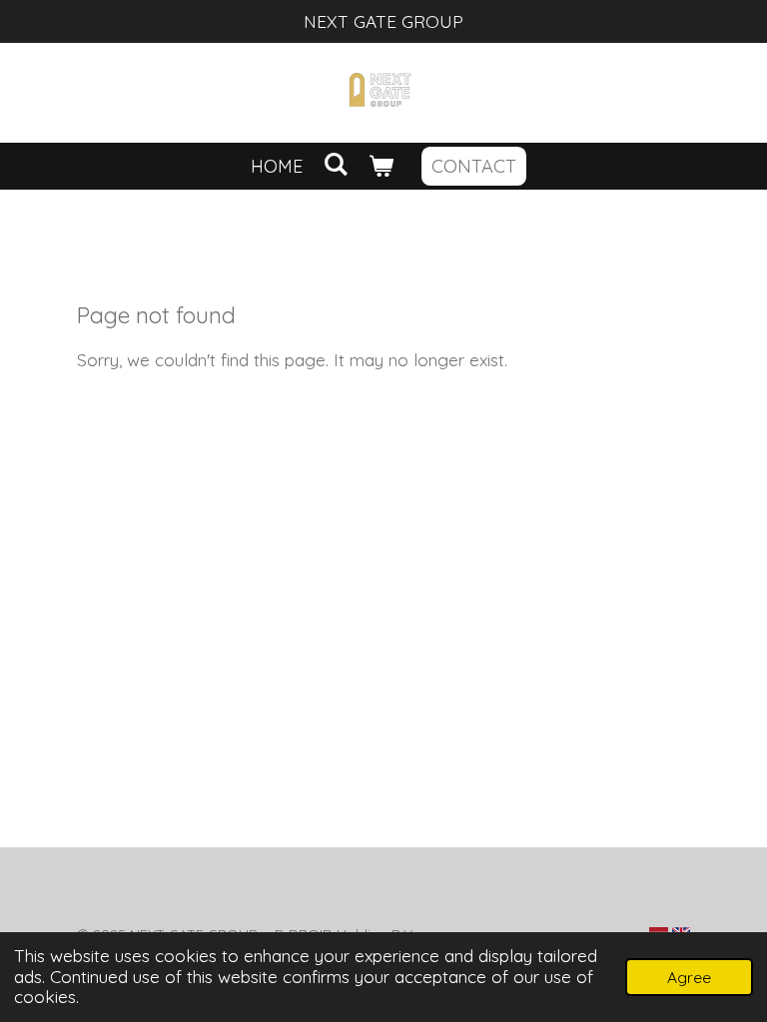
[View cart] (381, 166)
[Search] (335, 164)
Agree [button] (689, 977)
